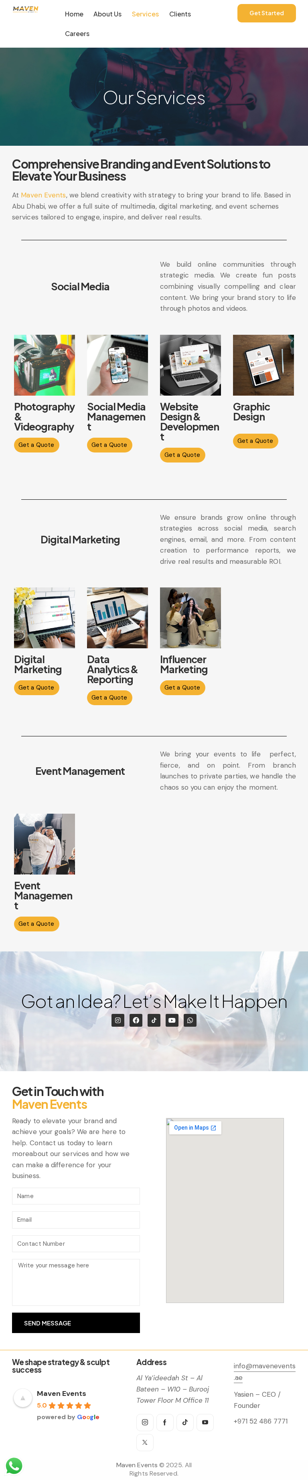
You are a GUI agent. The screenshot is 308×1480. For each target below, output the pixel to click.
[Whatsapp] (190, 1020)
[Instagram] (117, 1020)
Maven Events (43, 195)
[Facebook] (136, 1020)
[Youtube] (172, 1020)
